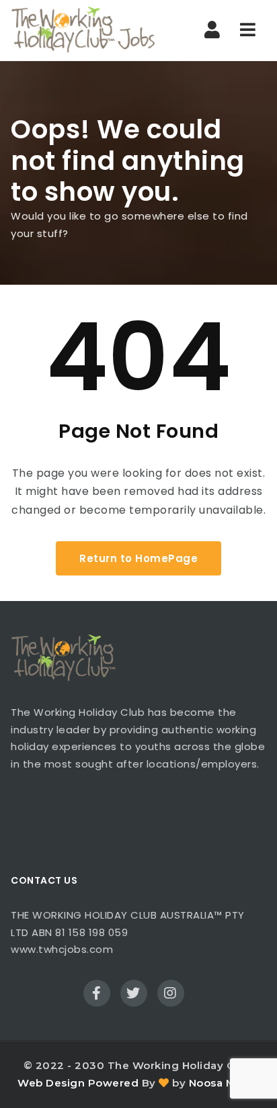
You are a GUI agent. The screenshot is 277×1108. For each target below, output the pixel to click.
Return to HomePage (138, 558)
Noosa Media (224, 1082)
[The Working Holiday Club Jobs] (83, 30)
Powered (113, 1082)
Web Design (51, 1082)
